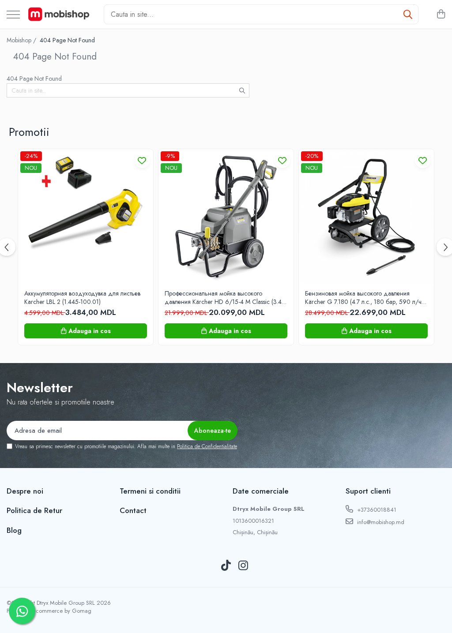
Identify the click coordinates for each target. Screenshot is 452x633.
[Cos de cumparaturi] (440, 14)
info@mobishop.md (379, 522)
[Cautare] (407, 14)
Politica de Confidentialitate (207, 446)
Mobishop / (22, 40)
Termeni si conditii (150, 491)
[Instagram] (243, 566)
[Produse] (13, 15)
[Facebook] (209, 566)
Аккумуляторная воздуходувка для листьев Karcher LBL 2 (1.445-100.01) (82, 297)
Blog (14, 530)
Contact (133, 510)
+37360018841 (375, 510)
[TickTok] (226, 566)
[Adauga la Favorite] (142, 160)
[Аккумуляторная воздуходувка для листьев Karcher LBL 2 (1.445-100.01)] (85, 216)
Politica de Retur (34, 510)
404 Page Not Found (67, 40)
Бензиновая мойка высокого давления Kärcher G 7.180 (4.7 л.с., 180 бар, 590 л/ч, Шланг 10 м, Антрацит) (364, 297)
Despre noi (25, 491)
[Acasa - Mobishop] (58, 14)
